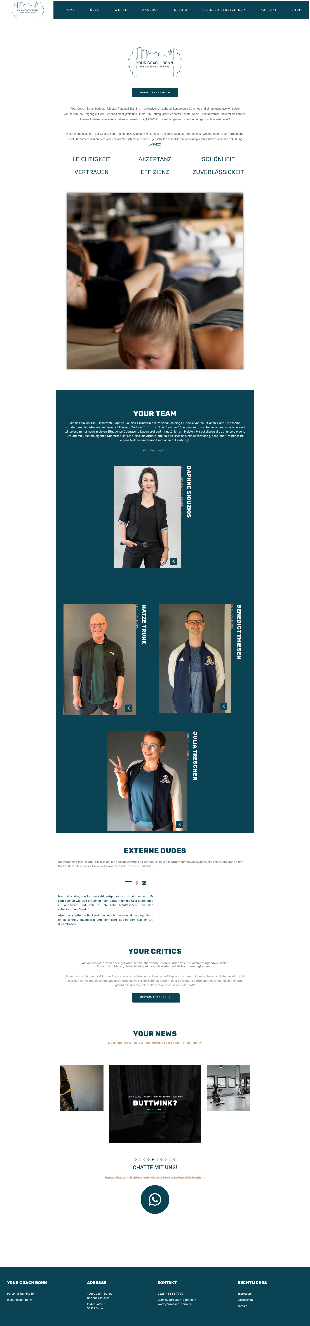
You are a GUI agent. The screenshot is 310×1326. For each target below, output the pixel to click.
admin (90, 1073)
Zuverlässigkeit (218, 172)
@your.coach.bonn (19, 1299)
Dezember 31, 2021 (240, 1086)
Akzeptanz (155, 159)
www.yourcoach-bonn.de (175, 1304)
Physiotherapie (73, 1073)
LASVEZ (152, 119)
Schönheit (218, 159)
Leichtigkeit (91, 159)
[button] (136, 1159)
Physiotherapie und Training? (155, 1095)
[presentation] (71, 1109)
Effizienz (155, 172)
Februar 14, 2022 (140, 1084)
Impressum (245, 1293)
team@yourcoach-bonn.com (177, 1299)
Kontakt (242, 1306)
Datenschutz (245, 1299)
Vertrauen (91, 172)
